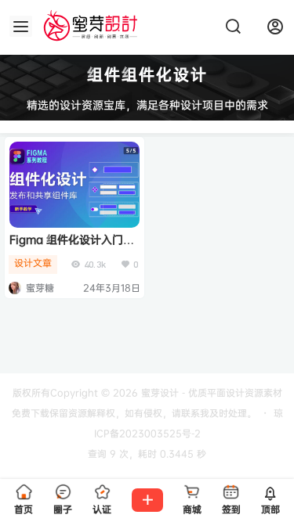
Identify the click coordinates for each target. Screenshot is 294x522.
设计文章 (33, 262)
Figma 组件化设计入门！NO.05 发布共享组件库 (71, 247)
